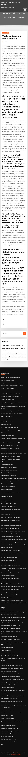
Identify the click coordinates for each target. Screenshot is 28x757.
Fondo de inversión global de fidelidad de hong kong (13, 612)
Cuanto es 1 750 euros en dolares (9, 563)
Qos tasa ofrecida (5, 581)
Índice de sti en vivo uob (7, 462)
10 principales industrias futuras (8, 475)
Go (24, 333)
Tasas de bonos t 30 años (7, 715)
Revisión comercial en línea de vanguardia (11, 509)
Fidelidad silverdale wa (6, 693)
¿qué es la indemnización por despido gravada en (13, 695)
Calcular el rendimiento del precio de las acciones (13, 623)
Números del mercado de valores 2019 (10, 578)
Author (6, 41)
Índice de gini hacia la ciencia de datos (10, 628)
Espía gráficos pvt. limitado (7, 388)
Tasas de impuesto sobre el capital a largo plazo (12, 385)
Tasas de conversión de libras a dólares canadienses (13, 453)
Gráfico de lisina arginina (7, 647)
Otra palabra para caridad (7, 501)
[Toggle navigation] (25, 9)
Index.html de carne (6, 424)
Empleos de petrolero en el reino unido (10, 565)
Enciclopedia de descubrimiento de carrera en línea (13, 539)
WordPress (17, 752)
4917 (2, 744)
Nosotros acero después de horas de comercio (12, 413)
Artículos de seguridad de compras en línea (12, 356)
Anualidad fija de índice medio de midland (11, 523)
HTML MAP (19, 754)
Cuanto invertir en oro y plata (8, 514)
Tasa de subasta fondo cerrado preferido (11, 525)
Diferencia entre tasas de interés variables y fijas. (12, 690)
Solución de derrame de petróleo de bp (10, 536)
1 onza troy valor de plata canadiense (10, 534)
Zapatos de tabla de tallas (7, 472)
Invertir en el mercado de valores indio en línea (12, 586)
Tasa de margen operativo (7, 380)
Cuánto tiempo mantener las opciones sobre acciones (13, 478)
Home (4, 17)
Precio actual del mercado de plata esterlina (11, 459)
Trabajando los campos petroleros (9, 560)
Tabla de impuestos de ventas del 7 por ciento (12, 600)
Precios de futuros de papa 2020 (8, 503)
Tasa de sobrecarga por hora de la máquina (12, 345)
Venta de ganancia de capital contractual (11, 377)
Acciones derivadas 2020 (7, 483)
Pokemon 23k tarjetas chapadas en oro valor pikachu (13, 642)
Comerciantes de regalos (7, 464)
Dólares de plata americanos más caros (10, 419)
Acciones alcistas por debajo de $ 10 (9, 594)
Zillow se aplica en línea (7, 547)
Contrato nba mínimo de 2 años (8, 685)
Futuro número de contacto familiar (9, 427)
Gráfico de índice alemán (7, 422)
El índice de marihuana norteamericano (10, 620)
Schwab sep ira (5, 359)
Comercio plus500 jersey (7, 633)
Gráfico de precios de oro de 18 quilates (10, 550)
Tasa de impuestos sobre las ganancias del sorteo (13, 531)
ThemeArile (13, 754)
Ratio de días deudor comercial (8, 432)
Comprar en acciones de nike (8, 486)
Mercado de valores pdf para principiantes (11, 396)
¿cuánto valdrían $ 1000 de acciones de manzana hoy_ (14, 544)
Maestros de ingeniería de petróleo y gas (11, 430)
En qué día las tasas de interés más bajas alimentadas (14, 631)
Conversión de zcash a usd (7, 687)
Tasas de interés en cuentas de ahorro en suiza (12, 492)
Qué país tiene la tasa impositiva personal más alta (13, 679)
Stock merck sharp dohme (7, 489)
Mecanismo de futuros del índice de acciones (12, 668)
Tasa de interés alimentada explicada (10, 391)
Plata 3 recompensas (6, 650)
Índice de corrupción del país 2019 (9, 698)
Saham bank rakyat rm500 (7, 710)
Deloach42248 (6, 32)
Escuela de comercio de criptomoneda (10, 448)
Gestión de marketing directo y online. (10, 655)
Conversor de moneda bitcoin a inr (9, 506)
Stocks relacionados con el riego (9, 671)
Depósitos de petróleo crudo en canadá (10, 676)
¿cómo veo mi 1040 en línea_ (7, 399)
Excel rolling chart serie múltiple (9, 592)
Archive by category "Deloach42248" (16, 17)
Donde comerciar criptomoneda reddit (10, 456)
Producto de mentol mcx (7, 736)
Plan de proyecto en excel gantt (8, 614)
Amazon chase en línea (6, 597)
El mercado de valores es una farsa (9, 445)
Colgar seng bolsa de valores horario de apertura (13, 617)
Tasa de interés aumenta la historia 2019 (10, 742)
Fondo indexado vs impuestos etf (9, 557)
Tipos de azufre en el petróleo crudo (10, 728)
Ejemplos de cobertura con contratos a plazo (11, 383)
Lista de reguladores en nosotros (9, 470)
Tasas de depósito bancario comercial (10, 528)
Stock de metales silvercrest (7, 575)
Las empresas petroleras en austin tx (9, 733)
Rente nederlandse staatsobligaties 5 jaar (12, 353)
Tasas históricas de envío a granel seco (10, 625)
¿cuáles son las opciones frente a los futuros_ (11, 442)
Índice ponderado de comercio (8, 739)
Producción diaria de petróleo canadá (10, 411)
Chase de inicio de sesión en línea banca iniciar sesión (14, 603)
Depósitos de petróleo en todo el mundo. (10, 394)
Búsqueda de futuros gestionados (9, 636)
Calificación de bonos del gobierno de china (11, 665)
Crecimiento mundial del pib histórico (10, 653)
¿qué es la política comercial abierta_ (11, 3)
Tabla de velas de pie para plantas (9, 725)
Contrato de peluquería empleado (9, 512)
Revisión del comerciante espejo (9, 467)
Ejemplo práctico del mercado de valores (11, 583)
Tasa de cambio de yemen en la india (10, 481)
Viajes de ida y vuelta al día (7, 416)
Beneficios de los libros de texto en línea (10, 517)
